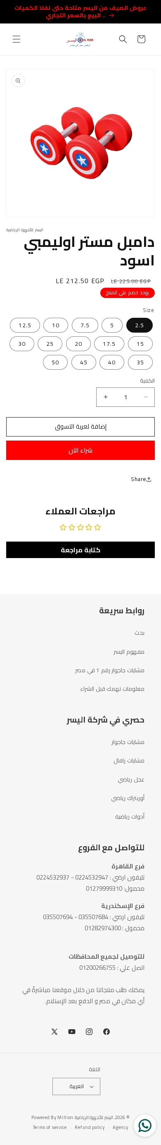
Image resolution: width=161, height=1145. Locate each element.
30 (22, 343)
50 (55, 362)
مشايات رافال (129, 760)
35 (140, 362)
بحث (139, 632)
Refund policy (89, 1127)
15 (140, 343)
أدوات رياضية (129, 816)
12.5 (25, 325)
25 (50, 343)
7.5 (85, 325)
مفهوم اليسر (129, 651)
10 (55, 325)
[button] (16, 39)
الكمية (147, 381)
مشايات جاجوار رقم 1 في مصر (109, 670)
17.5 (109, 343)
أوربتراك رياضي (127, 798)
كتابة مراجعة (80, 550)
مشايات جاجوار (127, 742)
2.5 (139, 325)
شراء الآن (80, 450)
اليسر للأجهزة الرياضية (94, 1117)
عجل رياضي (131, 779)
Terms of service (50, 1127)
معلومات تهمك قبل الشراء (112, 688)
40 (112, 362)
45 (84, 362)
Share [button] (139, 479)
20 (78, 343)
